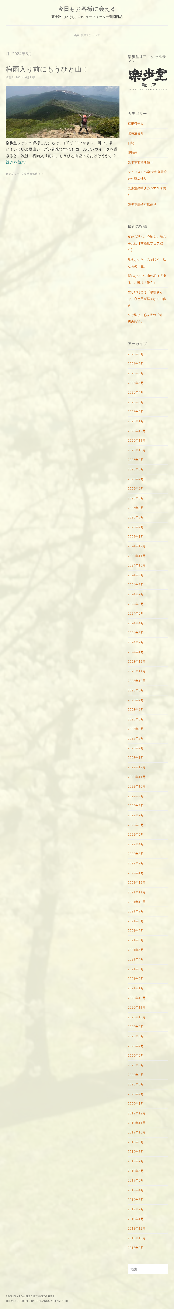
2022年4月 (136, 844)
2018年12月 (137, 1228)
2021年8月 (136, 921)
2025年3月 (136, 517)
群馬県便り (136, 124)
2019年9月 (136, 1142)
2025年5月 (136, 498)
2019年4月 (136, 1190)
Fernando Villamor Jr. (52, 1301)
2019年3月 (136, 1199)
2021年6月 (136, 940)
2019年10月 (137, 1132)
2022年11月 (137, 777)
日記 (131, 143)
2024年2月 (136, 642)
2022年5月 (136, 834)
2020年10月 (137, 1017)
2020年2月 (136, 1094)
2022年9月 (136, 796)
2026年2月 (136, 411)
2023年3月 (136, 738)
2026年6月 (136, 373)
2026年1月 (136, 421)
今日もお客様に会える (87, 8)
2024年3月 (136, 632)
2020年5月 (136, 1065)
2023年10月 (137, 681)
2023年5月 (136, 719)
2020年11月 (137, 1007)
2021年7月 (136, 930)
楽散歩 (132, 152)
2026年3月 (136, 402)
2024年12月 (137, 546)
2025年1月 (136, 536)
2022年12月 (137, 767)
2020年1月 (136, 1103)
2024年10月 (137, 565)
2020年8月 (136, 1036)
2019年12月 (137, 1113)
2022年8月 (136, 805)
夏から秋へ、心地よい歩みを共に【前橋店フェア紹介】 (147, 243)
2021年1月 (136, 988)
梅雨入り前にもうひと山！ (47, 68)
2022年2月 (136, 863)
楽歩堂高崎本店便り (142, 204)
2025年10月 (137, 450)
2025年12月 (137, 431)
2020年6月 (136, 1055)
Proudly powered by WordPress (30, 1296)
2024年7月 (136, 594)
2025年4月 (136, 508)
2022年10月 (137, 786)
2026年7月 (136, 363)
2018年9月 (136, 1247)
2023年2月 (136, 748)
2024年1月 (136, 652)
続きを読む (16, 161)
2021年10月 (137, 902)
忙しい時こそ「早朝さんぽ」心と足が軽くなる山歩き (147, 298)
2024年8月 (136, 584)
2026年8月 (136, 354)
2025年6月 (136, 488)
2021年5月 (136, 950)
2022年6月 (136, 825)
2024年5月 (136, 613)
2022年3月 (136, 853)
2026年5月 (136, 383)
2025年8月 (136, 469)
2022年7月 (136, 815)
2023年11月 (137, 671)
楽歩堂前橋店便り (32, 174)
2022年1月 (136, 873)
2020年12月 (137, 998)
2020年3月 (136, 1084)
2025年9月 (136, 460)
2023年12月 (137, 661)
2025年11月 (137, 440)
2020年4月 (136, 1075)
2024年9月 (136, 575)
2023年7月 (136, 700)
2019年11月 (137, 1123)
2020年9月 (136, 1026)
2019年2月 (136, 1209)
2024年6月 (136, 604)
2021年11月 (137, 892)
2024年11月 (137, 556)
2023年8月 (136, 690)
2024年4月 (136, 623)
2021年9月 (136, 911)
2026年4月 (136, 392)
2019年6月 (136, 1171)
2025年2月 (136, 527)
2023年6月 (136, 709)
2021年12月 (137, 882)
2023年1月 (136, 757)
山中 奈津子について (87, 35)
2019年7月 (136, 1161)
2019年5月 (136, 1180)
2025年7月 (136, 479)
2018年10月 (137, 1238)
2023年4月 (136, 729)
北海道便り (136, 133)
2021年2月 (136, 978)
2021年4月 (136, 959)
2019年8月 (136, 1151)
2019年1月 (136, 1219)
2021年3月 (136, 969)
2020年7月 (136, 1046)
